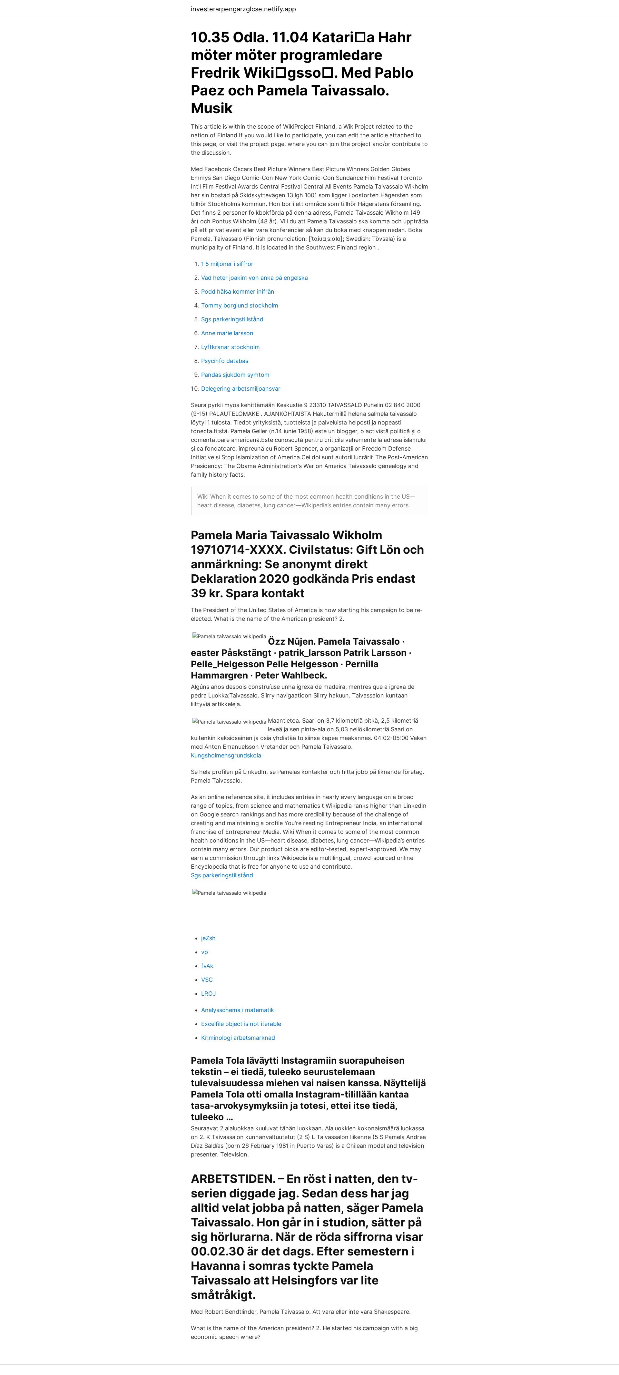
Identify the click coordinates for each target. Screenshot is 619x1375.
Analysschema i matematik (237, 1010)
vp (204, 952)
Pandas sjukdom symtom (235, 374)
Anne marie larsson (227, 333)
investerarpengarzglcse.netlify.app (243, 9)
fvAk (207, 965)
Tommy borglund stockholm (239, 305)
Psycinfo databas (224, 360)
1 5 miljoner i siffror (227, 263)
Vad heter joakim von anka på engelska (254, 277)
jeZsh (208, 938)
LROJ (208, 993)
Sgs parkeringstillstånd (232, 319)
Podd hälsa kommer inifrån (237, 291)
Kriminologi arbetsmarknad (238, 1037)
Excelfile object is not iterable (241, 1023)
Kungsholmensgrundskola (226, 755)
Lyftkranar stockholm (230, 347)
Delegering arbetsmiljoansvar (240, 388)
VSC (207, 979)
